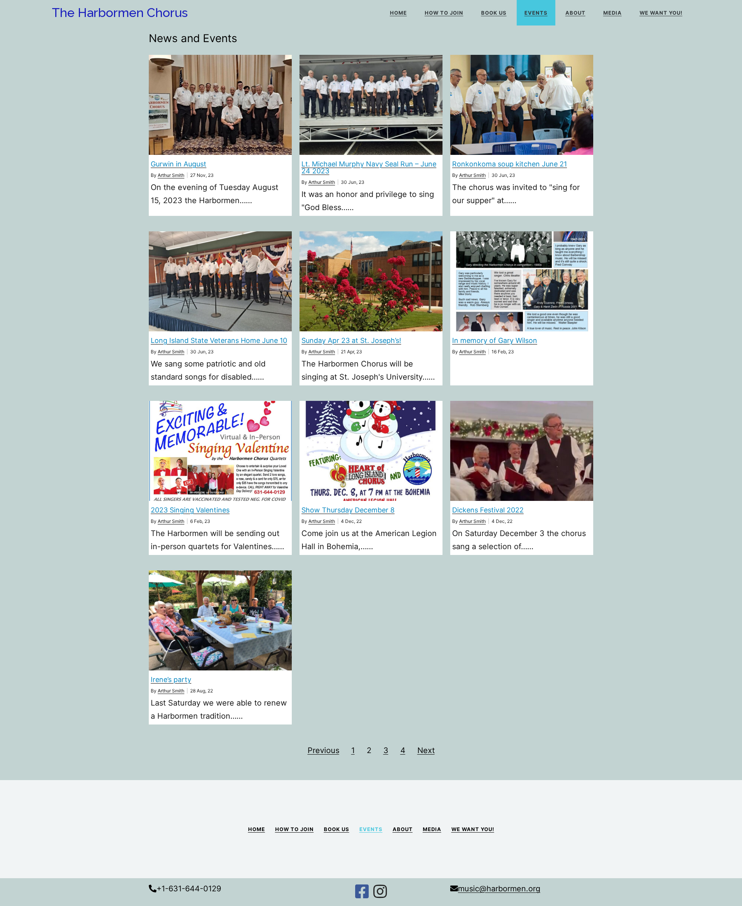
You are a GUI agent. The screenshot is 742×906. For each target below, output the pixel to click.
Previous (323, 750)
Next (426, 750)
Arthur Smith (171, 175)
